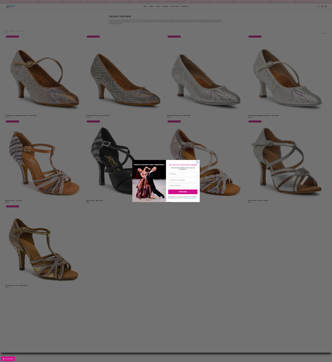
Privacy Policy (188, 197)
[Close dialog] (197, 162)
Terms (194, 197)
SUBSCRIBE (183, 192)
